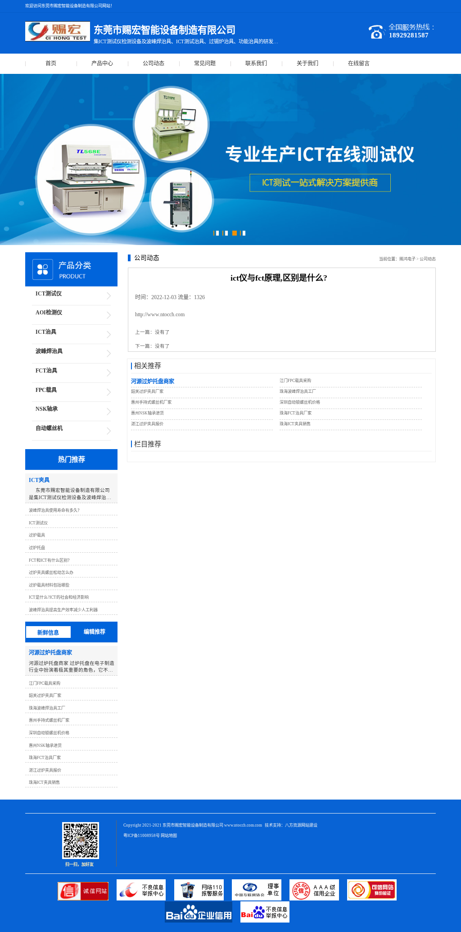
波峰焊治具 (49, 351)
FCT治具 (46, 371)
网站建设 (309, 825)
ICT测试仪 (49, 294)
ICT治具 (46, 332)
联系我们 (256, 63)
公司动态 (153, 63)
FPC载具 (46, 390)
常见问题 (205, 63)
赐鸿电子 (407, 259)
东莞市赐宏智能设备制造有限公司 (193, 825)
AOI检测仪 (49, 312)
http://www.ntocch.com (160, 314)
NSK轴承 (47, 409)
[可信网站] (375, 898)
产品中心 (102, 63)
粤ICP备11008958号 (141, 835)
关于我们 (307, 63)
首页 (50, 63)
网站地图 (169, 835)
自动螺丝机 (49, 428)
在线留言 (359, 63)
